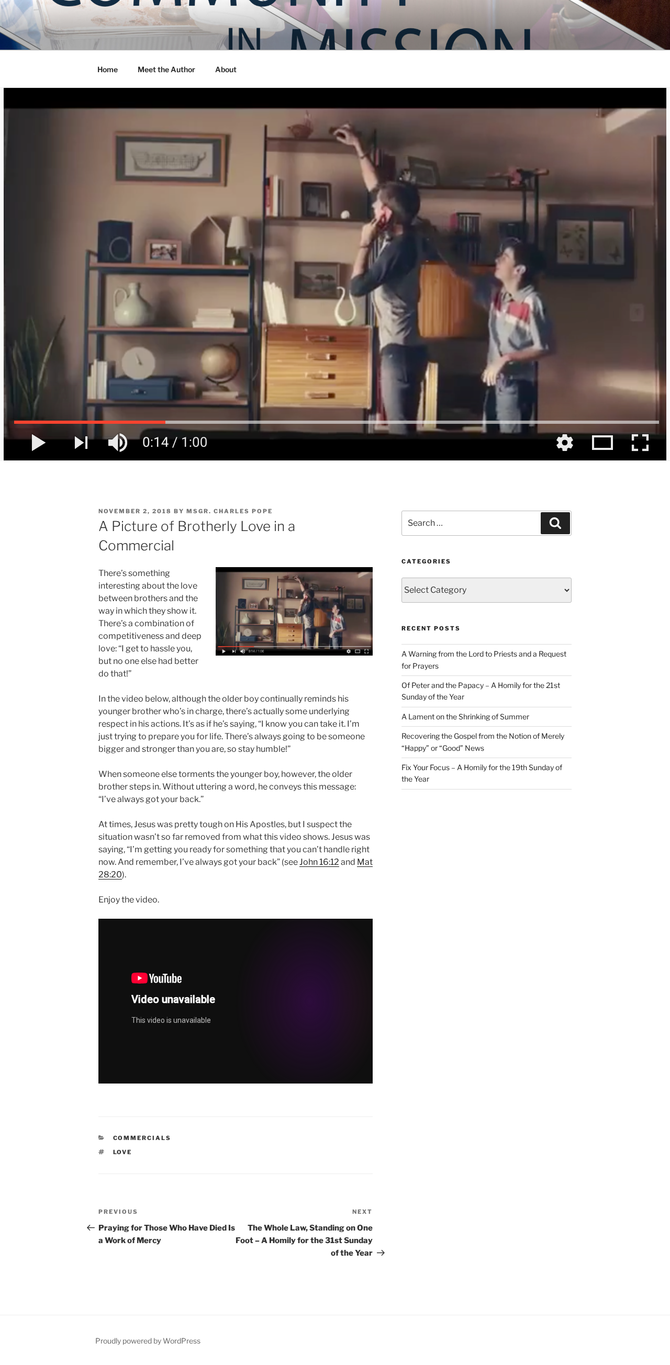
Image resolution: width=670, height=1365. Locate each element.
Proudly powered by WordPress (147, 1340)
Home (107, 69)
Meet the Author (166, 69)
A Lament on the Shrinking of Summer (465, 716)
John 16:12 (319, 862)
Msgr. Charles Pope (229, 511)
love (122, 1152)
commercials (142, 1138)
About (226, 69)
